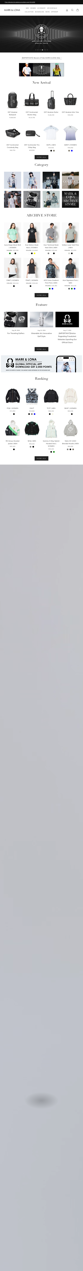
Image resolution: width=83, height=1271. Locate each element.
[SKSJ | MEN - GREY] (30, 447)
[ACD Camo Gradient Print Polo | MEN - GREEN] (50, 289)
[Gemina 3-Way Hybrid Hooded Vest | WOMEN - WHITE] (48, 452)
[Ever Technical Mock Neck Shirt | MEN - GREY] (48, 253)
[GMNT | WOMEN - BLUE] (72, 151)
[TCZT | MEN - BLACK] (50, 414)
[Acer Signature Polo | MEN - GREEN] (72, 289)
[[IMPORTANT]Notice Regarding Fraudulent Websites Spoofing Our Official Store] (67, 319)
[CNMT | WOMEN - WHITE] (11, 286)
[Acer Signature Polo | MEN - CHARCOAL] (69, 289)
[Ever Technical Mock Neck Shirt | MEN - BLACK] (54, 253)
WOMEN (33, 8)
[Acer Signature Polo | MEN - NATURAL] (66, 289)
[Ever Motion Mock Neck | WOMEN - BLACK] (32, 253)
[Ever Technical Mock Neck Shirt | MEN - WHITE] (51, 253)
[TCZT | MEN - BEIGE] (52, 414)
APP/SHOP (54, 12)
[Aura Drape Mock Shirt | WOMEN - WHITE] (13, 253)
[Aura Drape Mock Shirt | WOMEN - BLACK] (15, 253)
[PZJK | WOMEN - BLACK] (14, 414)
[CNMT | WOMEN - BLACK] (14, 286)
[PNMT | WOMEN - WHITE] (33, 286)
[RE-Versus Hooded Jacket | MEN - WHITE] (11, 449)
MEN (27, 8)
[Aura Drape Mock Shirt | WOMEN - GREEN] (10, 253)
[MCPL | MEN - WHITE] (48, 151)
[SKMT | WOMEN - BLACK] (72, 414)
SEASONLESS (39, 12)
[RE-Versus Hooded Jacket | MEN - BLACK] (14, 449)
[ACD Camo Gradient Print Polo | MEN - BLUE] (52, 289)
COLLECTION (29, 12)
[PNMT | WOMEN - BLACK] (30, 286)
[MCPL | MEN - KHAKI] (54, 151)
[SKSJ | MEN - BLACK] (33, 447)
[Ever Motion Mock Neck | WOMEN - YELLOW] (35, 253)
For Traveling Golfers (15, 333)
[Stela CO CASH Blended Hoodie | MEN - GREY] (68, 449)
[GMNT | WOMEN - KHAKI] (69, 151)
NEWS (47, 12)
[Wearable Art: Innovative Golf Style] (41, 319)
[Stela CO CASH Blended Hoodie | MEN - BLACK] (70, 449)
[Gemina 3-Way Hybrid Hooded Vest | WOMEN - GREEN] (54, 452)
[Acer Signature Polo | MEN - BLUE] (75, 289)
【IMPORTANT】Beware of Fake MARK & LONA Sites (40, 58)
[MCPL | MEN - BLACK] (51, 151)
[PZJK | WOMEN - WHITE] (11, 414)
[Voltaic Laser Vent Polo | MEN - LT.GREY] (69, 253)
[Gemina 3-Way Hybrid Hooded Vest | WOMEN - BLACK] (51, 452)
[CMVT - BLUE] (35, 414)
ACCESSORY (41, 8)
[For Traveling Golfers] (16, 319)
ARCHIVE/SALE (52, 8)
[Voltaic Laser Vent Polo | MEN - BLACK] (72, 253)
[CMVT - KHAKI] (32, 414)
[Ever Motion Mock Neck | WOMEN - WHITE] (29, 253)
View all (41, 157)
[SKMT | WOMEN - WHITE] (69, 414)
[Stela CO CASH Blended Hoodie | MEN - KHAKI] (73, 449)
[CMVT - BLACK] (29, 414)
